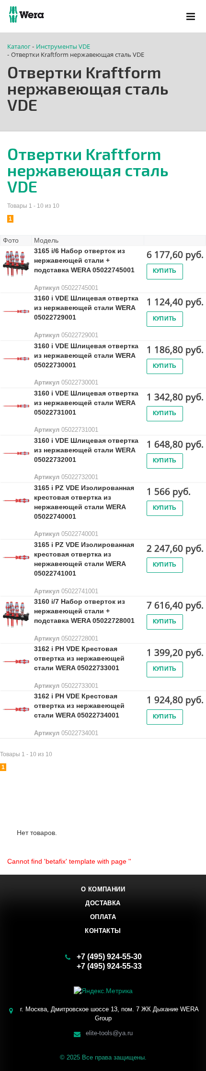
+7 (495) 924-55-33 (109, 966)
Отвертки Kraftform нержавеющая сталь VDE (88, 170)
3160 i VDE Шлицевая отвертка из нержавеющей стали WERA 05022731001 (86, 402)
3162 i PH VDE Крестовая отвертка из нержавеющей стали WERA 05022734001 (79, 705)
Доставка (102, 903)
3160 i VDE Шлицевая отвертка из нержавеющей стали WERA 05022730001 (86, 355)
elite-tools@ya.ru (109, 1032)
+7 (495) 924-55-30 (109, 957)
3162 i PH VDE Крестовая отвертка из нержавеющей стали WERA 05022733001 (79, 658)
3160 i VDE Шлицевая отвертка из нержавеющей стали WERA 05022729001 (86, 307)
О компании (103, 889)
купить (165, 271)
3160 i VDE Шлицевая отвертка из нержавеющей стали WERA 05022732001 (86, 450)
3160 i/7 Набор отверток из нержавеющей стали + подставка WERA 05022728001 (84, 611)
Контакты (103, 930)
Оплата (103, 917)
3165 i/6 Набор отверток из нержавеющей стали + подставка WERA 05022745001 (84, 260)
